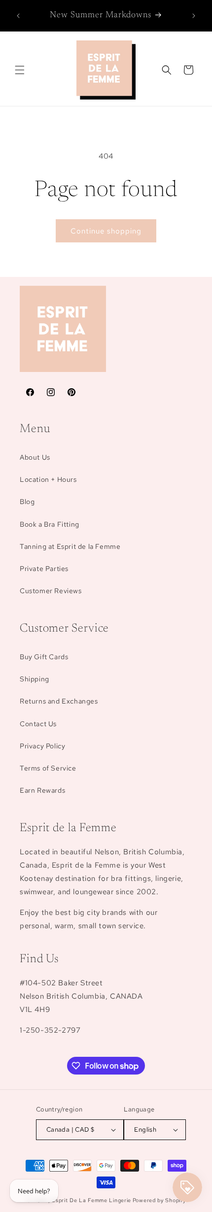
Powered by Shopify (159, 1200)
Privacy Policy (42, 745)
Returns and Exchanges (59, 701)
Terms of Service (48, 768)
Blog (27, 501)
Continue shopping (106, 231)
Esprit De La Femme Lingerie (91, 1200)
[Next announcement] (194, 16)
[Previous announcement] (18, 16)
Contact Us (38, 723)
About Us (35, 457)
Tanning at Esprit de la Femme (70, 546)
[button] (20, 70)
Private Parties (44, 568)
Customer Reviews (51, 590)
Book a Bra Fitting (49, 524)
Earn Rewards (42, 790)
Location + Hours (48, 479)
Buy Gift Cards (44, 656)
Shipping (34, 678)
